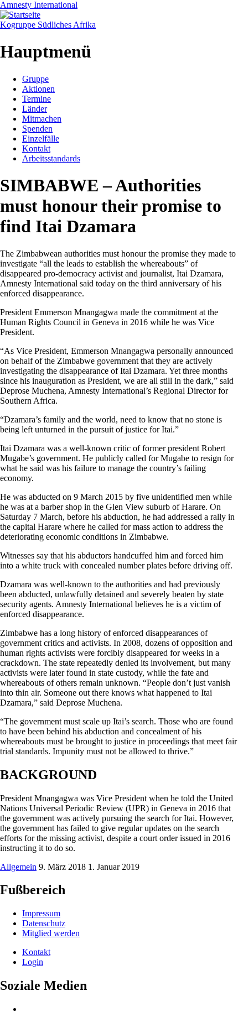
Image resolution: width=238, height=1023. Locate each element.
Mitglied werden (51, 933)
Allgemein (18, 866)
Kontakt (36, 148)
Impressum (41, 913)
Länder (34, 108)
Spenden (37, 128)
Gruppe (35, 78)
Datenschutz (43, 923)
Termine (36, 98)
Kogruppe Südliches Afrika (48, 24)
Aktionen (38, 88)
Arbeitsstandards (51, 158)
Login (32, 962)
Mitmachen (41, 118)
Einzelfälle (40, 138)
